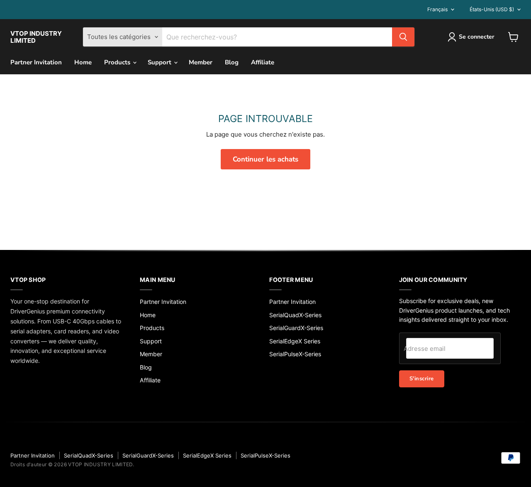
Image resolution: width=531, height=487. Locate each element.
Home (83, 62)
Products (118, 62)
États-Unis (492, 9)
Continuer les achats (265, 159)
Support (160, 62)
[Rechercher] (403, 36)
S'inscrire (421, 378)
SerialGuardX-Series (296, 327)
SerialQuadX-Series (295, 314)
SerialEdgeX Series (294, 341)
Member (200, 62)
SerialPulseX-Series (295, 353)
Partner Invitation (36, 62)
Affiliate (262, 62)
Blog (232, 62)
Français (437, 9)
